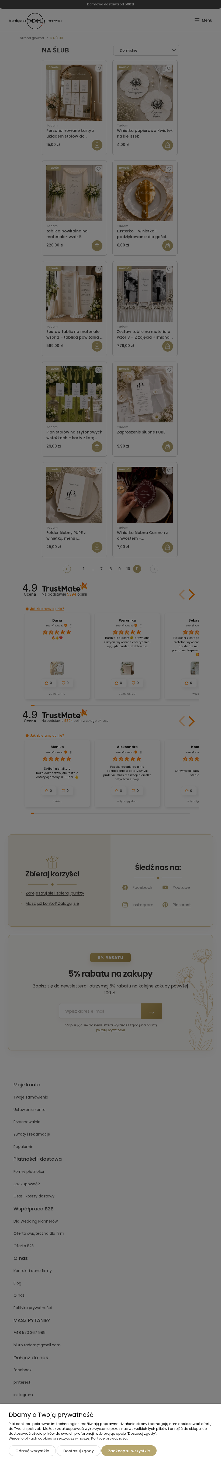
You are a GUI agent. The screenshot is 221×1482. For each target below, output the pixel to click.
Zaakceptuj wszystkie (129, 1451)
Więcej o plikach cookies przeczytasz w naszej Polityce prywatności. (68, 1438)
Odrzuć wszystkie (32, 1451)
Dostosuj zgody (78, 1451)
